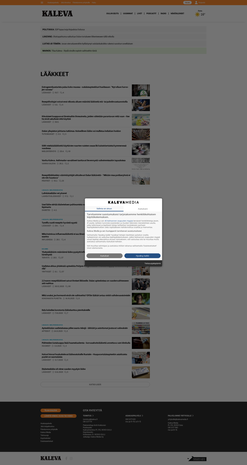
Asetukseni (143, 208)
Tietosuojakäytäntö (153, 263)
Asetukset (104, 255)
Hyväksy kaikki (142, 255)
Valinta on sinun (104, 208)
